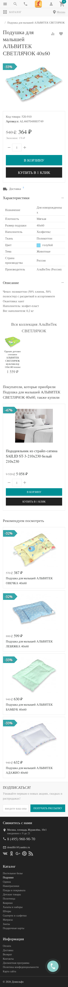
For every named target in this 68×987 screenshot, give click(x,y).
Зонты (6, 924)
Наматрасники (11, 886)
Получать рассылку (47, 808)
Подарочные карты (13, 928)
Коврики (8, 903)
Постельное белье (13, 873)
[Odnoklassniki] (11, 853)
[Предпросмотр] (34, 425)
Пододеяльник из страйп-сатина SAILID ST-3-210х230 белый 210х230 (31, 456)
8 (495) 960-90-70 (21, 838)
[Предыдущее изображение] (8, 425)
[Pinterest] (24, 853)
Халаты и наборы (12, 907)
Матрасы (8, 919)
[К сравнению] (53, 34)
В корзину (34, 160)
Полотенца (9, 898)
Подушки (8, 877)
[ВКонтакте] (5, 853)
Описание (11, 282)
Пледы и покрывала (14, 890)
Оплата (7, 946)
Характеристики (16, 197)
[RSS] (31, 853)
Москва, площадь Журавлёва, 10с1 (27, 829)
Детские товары (12, 894)
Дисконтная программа (16, 963)
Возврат (7, 954)
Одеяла (7, 881)
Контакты (8, 958)
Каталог (15, 12)
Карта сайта (9, 971)
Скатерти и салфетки (15, 915)
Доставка (8, 950)
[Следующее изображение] (60, 425)
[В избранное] (61, 34)
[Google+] (18, 853)
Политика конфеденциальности (21, 967)
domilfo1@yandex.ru (18, 847)
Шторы (7, 911)
